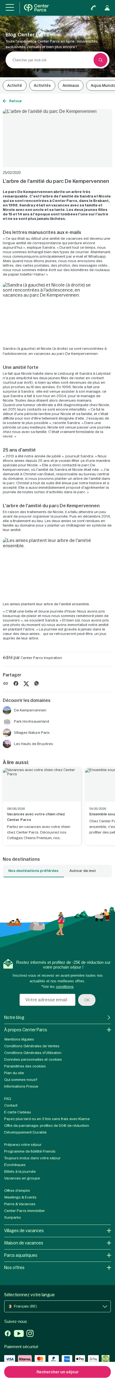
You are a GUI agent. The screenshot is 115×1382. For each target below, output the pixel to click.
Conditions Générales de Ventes (31, 1046)
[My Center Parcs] (107, 8)
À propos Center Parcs (25, 1029)
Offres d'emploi (17, 1190)
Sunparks (12, 1217)
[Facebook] (7, 1334)
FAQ (7, 1099)
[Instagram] (30, 1334)
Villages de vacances (24, 1230)
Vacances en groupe (22, 1178)
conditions (65, 987)
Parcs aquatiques (20, 1255)
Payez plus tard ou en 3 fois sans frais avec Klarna (47, 1119)
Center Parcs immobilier (24, 1211)
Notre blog (14, 1017)
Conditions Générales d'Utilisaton (32, 1053)
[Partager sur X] (26, 683)
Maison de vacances (23, 1243)
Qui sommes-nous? (20, 1080)
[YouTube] (19, 1334)
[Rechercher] (100, 60)
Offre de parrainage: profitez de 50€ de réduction (46, 1125)
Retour (15, 101)
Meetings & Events (20, 1197)
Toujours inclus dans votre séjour (32, 1158)
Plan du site (14, 1073)
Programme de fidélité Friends (30, 1151)
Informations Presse (21, 1086)
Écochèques (15, 1165)
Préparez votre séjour (23, 1145)
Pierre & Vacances (19, 1204)
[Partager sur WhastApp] (36, 683)
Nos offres (14, 1267)
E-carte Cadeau (17, 1112)
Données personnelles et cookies (33, 1059)
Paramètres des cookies (25, 1066)
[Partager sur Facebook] (16, 683)
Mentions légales (19, 1039)
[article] (42, 806)
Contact (11, 1105)
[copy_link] (5, 683)
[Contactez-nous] (93, 8)
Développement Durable (25, 1132)
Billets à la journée (20, 1171)
